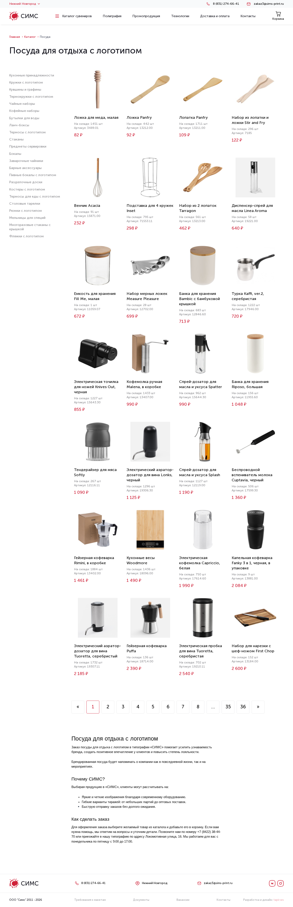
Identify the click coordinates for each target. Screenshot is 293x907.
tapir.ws (278, 899)
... (213, 707)
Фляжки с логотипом (26, 236)
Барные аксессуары (25, 168)
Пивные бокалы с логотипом (32, 175)
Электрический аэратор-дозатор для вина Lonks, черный (150, 474)
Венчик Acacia (87, 205)
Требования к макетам (90, 899)
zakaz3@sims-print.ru (269, 4)
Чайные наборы (22, 104)
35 (228, 707)
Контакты (223, 899)
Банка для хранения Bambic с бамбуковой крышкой (199, 298)
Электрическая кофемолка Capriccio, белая (199, 562)
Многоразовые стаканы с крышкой (30, 227)
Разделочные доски (25, 182)
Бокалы (15, 154)
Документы (141, 899)
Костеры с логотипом (27, 189)
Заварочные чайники (26, 161)
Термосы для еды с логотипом (34, 196)
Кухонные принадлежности (31, 75)
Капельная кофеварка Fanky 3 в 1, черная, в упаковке (252, 562)
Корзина (278, 18)
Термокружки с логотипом (31, 97)
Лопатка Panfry (193, 117)
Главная (14, 37)
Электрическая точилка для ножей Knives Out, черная (96, 386)
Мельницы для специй (27, 218)
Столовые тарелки (24, 203)
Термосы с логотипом (27, 132)
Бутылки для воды (24, 118)
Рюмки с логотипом (25, 211)
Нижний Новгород (22, 4)
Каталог (30, 37)
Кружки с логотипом (26, 82)
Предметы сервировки (27, 146)
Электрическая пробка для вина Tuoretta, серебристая (200, 651)
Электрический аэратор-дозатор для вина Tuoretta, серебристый (97, 651)
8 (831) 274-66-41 (226, 4)
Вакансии (183, 899)
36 (243, 707)
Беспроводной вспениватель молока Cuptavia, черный (252, 474)
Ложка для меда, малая (96, 117)
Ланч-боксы (19, 125)
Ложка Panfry (139, 117)
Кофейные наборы (24, 111)
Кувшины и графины (25, 89)
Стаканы (16, 139)
